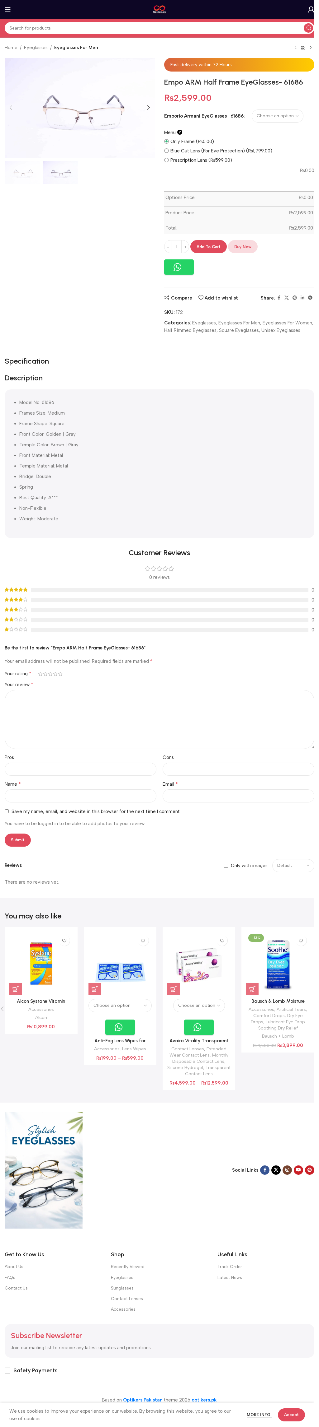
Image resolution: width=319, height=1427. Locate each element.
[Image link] (44, 1170)
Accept (291, 1414)
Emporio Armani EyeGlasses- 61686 (204, 116)
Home (11, 47)
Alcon (41, 1017)
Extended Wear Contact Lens (197, 1052)
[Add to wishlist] (64, 940)
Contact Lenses (187, 1049)
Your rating (18, 673)
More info (259, 1414)
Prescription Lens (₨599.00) (201, 160)
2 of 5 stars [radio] (45, 674)
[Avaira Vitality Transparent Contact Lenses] (199, 963)
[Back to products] (303, 48)
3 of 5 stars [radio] (50, 674)
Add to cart (209, 246)
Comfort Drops (269, 1015)
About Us (14, 1266)
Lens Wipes (134, 1049)
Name (13, 784)
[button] (11, 107)
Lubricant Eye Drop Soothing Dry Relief (281, 1025)
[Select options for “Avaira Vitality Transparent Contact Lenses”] (173, 989)
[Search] (308, 28)
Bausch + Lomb (278, 1036)
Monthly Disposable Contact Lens (200, 1058)
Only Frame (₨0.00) (192, 141)
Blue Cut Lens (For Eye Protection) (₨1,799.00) (221, 151)
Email (170, 784)
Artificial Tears (291, 1009)
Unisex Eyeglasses (280, 330)
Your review (19, 684)
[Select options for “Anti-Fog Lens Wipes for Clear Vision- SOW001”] (94, 989)
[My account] (311, 9)
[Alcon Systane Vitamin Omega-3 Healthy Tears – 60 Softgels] (41, 963)
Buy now (242, 246)
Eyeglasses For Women (287, 323)
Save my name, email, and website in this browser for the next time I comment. (96, 811)
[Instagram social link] (287, 1170)
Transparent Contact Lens (208, 1070)
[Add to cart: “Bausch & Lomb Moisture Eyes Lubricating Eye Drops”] (252, 989)
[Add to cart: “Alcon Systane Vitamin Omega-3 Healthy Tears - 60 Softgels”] (15, 989)
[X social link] (287, 298)
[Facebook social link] (279, 298)
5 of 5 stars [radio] (60, 674)
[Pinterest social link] (295, 298)
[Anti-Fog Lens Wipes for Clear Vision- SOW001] (120, 963)
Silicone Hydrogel (185, 1067)
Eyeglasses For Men (76, 47)
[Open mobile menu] (8, 9)
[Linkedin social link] (302, 298)
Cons (168, 757)
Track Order (229, 1266)
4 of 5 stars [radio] (55, 674)
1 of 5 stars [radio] (40, 674)
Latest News (229, 1277)
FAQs (10, 1277)
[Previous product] (295, 48)
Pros (9, 757)
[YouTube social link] (298, 1170)
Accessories (41, 1009)
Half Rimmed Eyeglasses (190, 330)
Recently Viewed (128, 1266)
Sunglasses (122, 1288)
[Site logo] (160, 9)
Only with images (249, 865)
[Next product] (310, 48)
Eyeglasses (36, 47)
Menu (172, 132)
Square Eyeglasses (239, 330)
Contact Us (16, 1288)
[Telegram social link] (310, 298)
